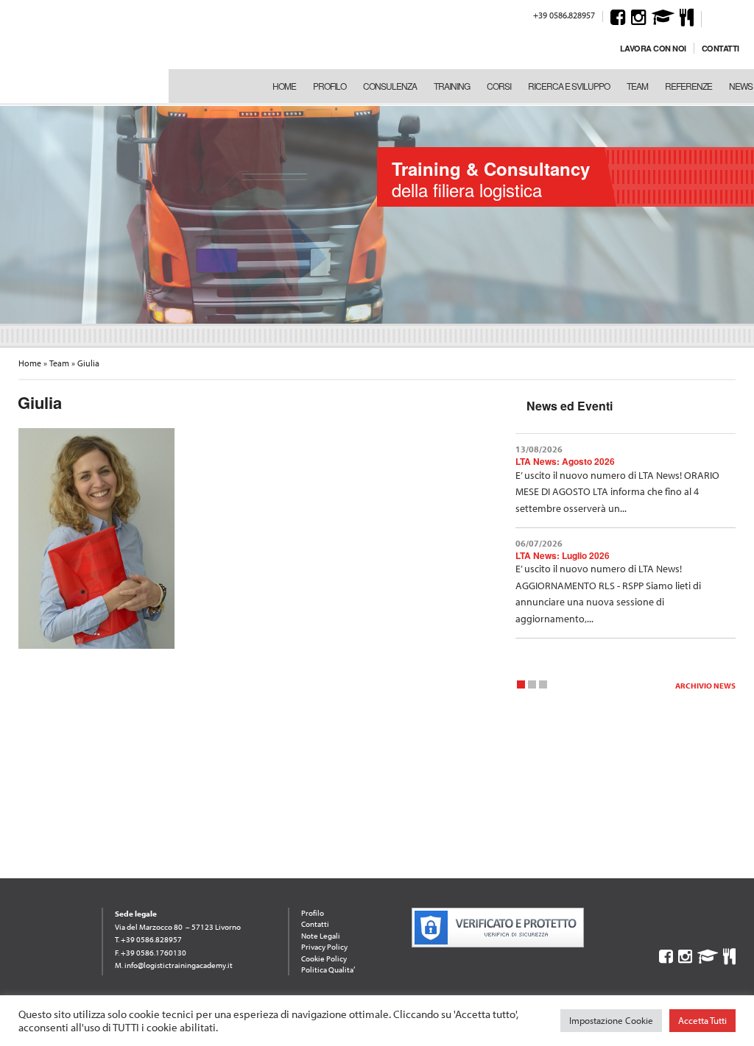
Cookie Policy (324, 958)
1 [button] (521, 686)
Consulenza (390, 85)
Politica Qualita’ (328, 969)
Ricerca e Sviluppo (569, 85)
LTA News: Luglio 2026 (562, 555)
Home (284, 85)
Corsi (499, 85)
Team (637, 85)
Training (452, 85)
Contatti (720, 48)
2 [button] (532, 686)
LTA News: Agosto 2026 (565, 461)
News (741, 85)
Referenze (688, 85)
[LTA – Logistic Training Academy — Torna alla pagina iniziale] (80, 51)
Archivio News (705, 685)
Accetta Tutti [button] (702, 1020)
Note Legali (320, 936)
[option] (377, 213)
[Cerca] (715, 17)
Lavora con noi (653, 48)
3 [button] (543, 686)
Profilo (329, 85)
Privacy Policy (324, 947)
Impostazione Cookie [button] (611, 1020)
